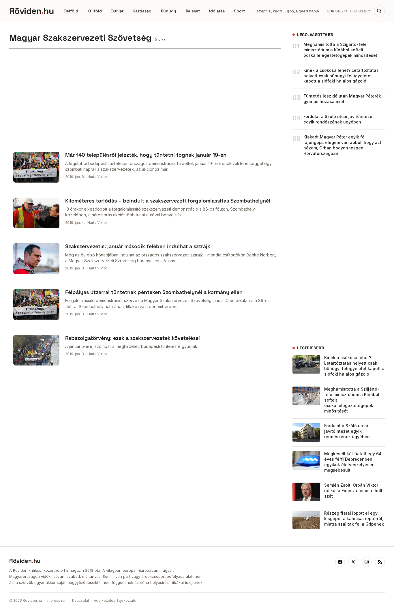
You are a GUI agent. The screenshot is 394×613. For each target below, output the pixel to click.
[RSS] (380, 562)
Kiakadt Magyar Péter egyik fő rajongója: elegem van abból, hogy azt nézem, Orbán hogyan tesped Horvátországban (342, 145)
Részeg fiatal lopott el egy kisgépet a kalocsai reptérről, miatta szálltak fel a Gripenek (354, 518)
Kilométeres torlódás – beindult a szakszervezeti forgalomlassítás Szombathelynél (167, 200)
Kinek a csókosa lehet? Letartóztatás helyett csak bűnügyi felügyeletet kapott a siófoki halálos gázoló (341, 76)
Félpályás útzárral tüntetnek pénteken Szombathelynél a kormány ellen (154, 292)
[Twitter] (353, 562)
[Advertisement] (145, 98)
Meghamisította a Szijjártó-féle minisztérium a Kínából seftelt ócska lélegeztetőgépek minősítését (340, 50)
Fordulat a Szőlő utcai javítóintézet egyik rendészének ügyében (338, 119)
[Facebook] (340, 562)
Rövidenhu (31, 10)
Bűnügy (168, 11)
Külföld (94, 11)
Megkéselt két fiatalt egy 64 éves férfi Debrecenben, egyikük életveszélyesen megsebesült (353, 462)
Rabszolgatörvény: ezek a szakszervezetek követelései (132, 338)
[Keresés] (379, 10)
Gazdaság (142, 11)
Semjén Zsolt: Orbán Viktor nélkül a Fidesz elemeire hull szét (353, 490)
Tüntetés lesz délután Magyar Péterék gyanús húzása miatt (342, 98)
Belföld (71, 11)
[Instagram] (367, 562)
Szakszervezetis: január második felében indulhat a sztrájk (137, 246)
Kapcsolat (80, 600)
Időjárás (217, 11)
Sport (239, 11)
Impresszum (56, 600)
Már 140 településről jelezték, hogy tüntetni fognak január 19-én (145, 154)
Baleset (192, 11)
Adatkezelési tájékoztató (115, 600)
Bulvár (117, 11)
